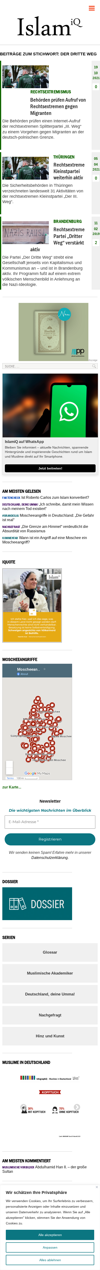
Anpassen (50, 1247)
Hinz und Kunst (50, 1036)
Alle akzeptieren (50, 1235)
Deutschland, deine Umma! (50, 994)
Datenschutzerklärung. (50, 858)
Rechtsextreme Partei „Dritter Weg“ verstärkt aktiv (57, 239)
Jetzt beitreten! (50, 468)
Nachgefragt (50, 1015)
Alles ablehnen (50, 1260)
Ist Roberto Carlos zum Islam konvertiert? (45, 497)
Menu (92, 6)
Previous (22, 1106)
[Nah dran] (97, 1187)
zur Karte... (11, 787)
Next (75, 1106)
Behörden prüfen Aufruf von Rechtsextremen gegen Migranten (58, 106)
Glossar (50, 952)
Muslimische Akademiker (50, 973)
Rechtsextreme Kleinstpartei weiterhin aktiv (69, 171)
